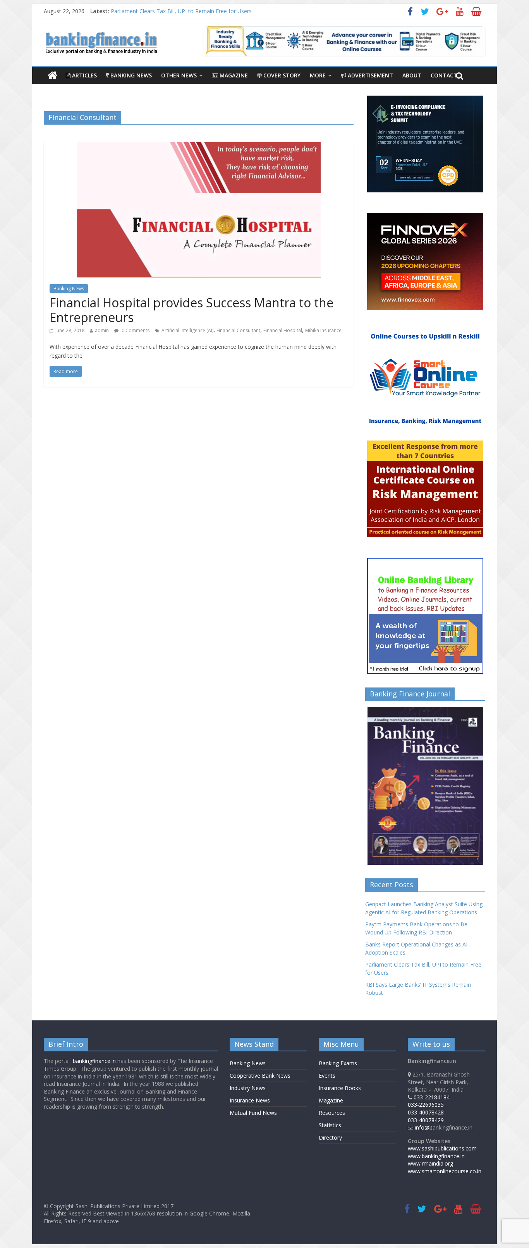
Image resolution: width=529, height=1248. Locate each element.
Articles (83, 75)
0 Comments (134, 330)
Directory (330, 1137)
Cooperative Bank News (260, 1075)
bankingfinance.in (94, 1061)
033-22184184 (432, 1097)
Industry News (248, 1088)
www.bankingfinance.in (436, 1156)
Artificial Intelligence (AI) (187, 330)
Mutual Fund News (253, 1112)
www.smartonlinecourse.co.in (444, 1171)
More (318, 75)
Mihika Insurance (323, 330)
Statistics (330, 1125)
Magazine (233, 75)
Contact (444, 75)
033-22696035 (426, 1104)
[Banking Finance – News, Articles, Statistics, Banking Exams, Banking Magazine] (52, 75)
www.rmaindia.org (430, 1163)
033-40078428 (426, 1112)
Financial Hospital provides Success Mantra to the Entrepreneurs (191, 310)
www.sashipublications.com (442, 1148)
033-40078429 (426, 1120)
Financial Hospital (282, 330)
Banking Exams (338, 1063)
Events (327, 1075)
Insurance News (250, 1100)
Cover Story (281, 75)
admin (102, 330)
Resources (332, 1112)
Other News (179, 75)
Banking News (130, 75)
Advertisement (369, 75)
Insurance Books (340, 1088)
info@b (424, 1127)
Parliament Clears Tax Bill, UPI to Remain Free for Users (181, 11)
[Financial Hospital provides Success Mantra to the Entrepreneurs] (199, 146)
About (411, 75)
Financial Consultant (238, 330)
